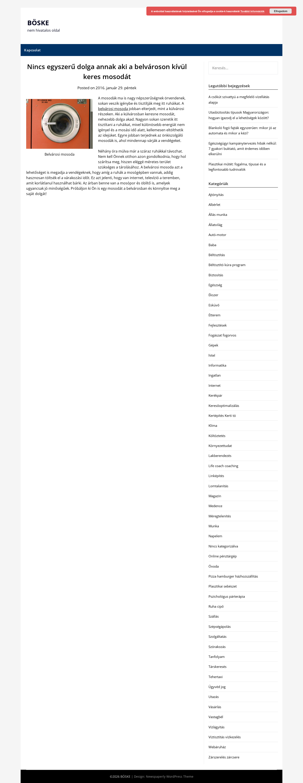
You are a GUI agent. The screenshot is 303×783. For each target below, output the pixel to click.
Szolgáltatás (217, 636)
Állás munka (218, 214)
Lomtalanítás (218, 486)
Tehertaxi (216, 677)
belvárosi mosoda (113, 108)
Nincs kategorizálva (223, 546)
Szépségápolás (220, 626)
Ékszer (213, 295)
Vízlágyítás (216, 727)
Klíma (213, 425)
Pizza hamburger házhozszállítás (233, 576)
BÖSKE (38, 22)
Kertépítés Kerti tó (222, 415)
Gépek (213, 345)
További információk (252, 11)
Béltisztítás (217, 255)
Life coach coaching (223, 466)
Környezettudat (220, 445)
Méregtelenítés (220, 516)
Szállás (214, 616)
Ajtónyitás (216, 194)
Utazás (214, 696)
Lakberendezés (220, 455)
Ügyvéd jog (217, 686)
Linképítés (216, 476)
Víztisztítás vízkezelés (225, 737)
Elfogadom (280, 11)
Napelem (215, 536)
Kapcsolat (32, 50)
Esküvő (214, 305)
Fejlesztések (218, 325)
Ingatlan (215, 375)
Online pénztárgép (223, 556)
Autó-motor (217, 234)
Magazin (215, 496)
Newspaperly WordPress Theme (169, 776)
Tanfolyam (217, 656)
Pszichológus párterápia (227, 596)
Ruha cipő (216, 606)
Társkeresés (217, 666)
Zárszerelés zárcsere (224, 757)
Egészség (215, 285)
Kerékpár (215, 395)
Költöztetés (217, 435)
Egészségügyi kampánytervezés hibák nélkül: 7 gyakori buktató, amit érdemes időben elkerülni (243, 148)
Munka (214, 526)
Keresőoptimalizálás (224, 405)
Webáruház (217, 747)
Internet (214, 385)
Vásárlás (215, 707)
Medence (215, 506)
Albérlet (214, 204)
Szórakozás (217, 646)
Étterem (214, 315)
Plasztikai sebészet (223, 586)
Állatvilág (215, 224)
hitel (212, 355)
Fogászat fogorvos (222, 335)
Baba (212, 245)
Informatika (217, 365)
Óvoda (214, 566)
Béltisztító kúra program (227, 265)
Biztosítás (216, 275)
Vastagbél (216, 717)
